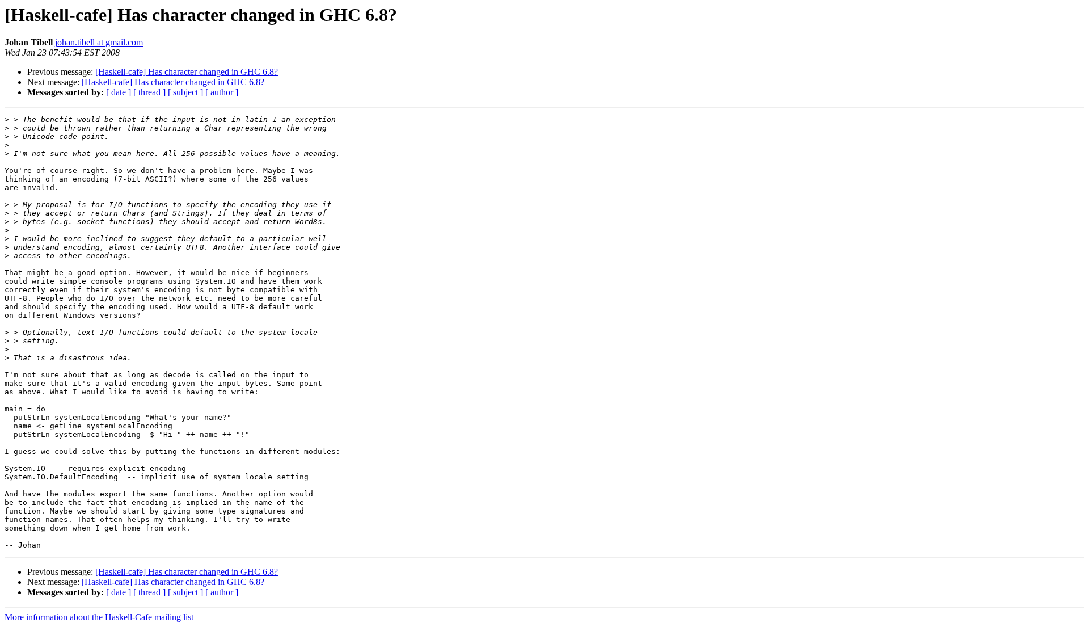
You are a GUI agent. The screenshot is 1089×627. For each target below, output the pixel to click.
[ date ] (118, 92)
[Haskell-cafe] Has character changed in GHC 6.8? (186, 72)
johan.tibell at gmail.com (99, 42)
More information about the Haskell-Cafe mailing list (99, 617)
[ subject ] (185, 92)
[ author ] (221, 92)
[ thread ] (149, 92)
